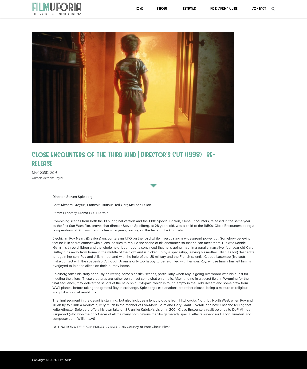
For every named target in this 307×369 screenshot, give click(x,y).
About (162, 8)
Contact (259, 8)
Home (139, 8)
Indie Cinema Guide (224, 8)
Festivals (189, 8)
